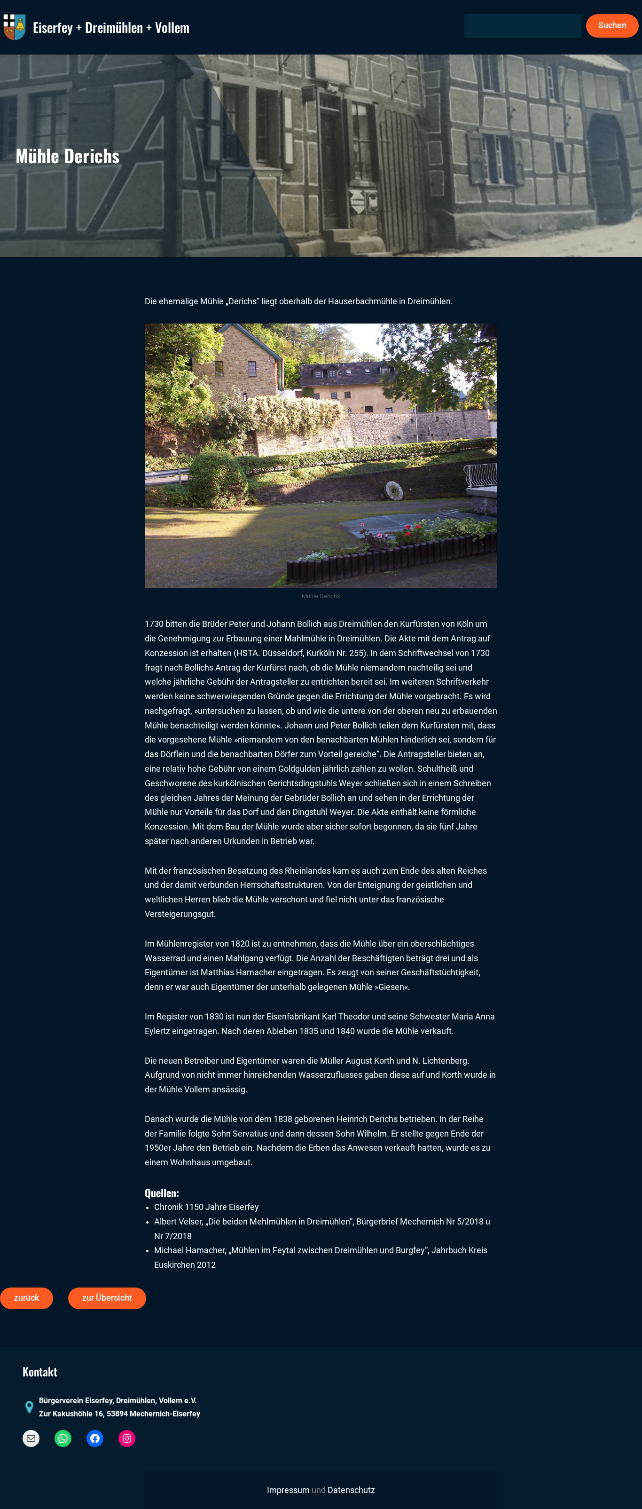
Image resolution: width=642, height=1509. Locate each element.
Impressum (288, 1490)
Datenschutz (351, 1490)
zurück (26, 1298)
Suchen (612, 25)
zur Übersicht (107, 1298)
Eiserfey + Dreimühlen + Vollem (111, 27)
